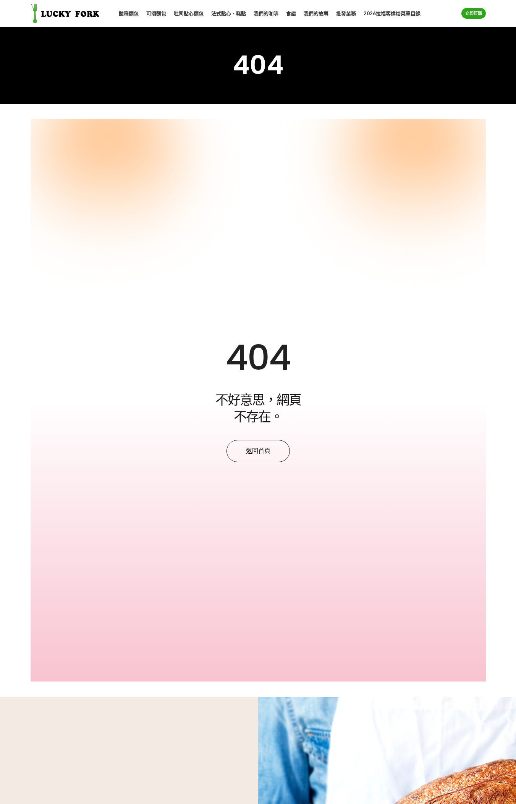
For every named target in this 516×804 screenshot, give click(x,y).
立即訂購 (473, 13)
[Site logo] (65, 13)
